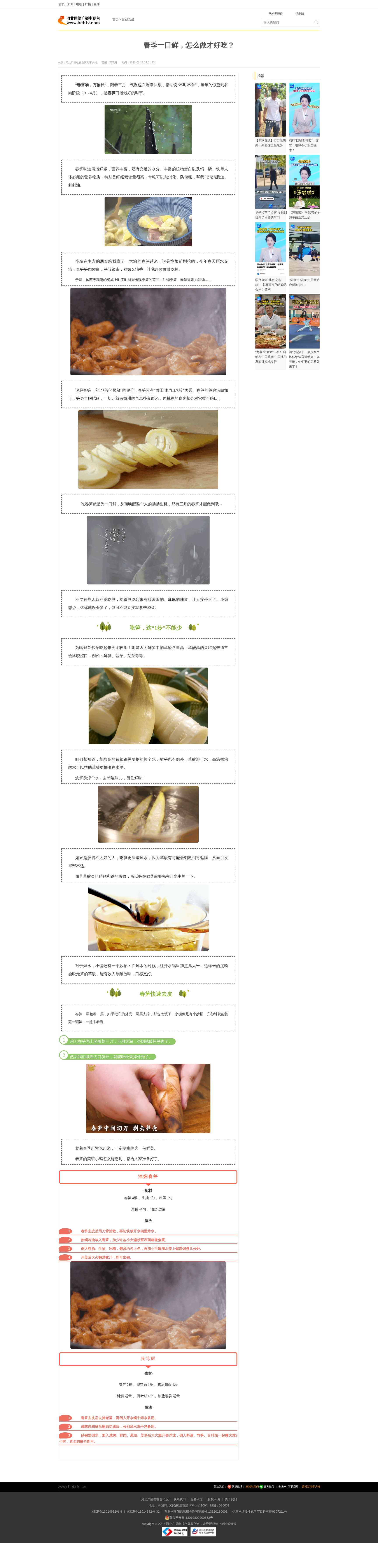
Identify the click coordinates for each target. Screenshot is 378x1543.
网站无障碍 (276, 13)
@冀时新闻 (252, 1486)
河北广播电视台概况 (155, 1499)
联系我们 (179, 1499)
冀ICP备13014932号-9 (106, 1511)
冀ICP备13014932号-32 (143, 1511)
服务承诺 (197, 1499)
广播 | (89, 4)
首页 (115, 19)
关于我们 (231, 1499)
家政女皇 (128, 19)
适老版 (300, 13)
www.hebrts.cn (72, 1486)
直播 (97, 4)
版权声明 (214, 1499)
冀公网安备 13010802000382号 (191, 1517)
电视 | (80, 4)
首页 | (62, 4)
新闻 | (71, 4)
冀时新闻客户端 (311, 1486)
